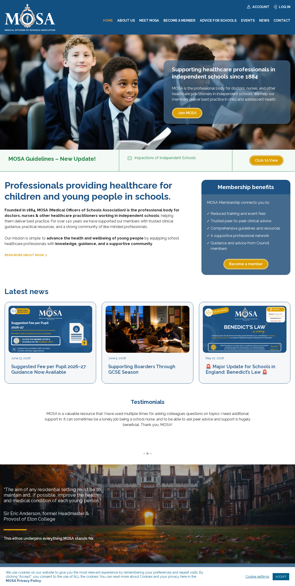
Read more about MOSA (24, 255)
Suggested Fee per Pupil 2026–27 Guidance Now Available (48, 369)
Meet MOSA (149, 20)
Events (248, 20)
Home (108, 20)
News (264, 20)
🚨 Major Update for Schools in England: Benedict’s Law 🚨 (240, 369)
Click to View (266, 160)
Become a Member (179, 20)
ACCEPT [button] (280, 576)
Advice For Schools (218, 20)
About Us (126, 20)
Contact (282, 20)
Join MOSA (187, 113)
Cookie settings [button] (257, 576)
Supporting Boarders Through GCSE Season (141, 369)
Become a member (246, 264)
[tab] (144, 454)
